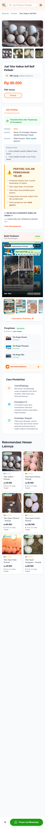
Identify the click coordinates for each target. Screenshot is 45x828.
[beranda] (4, 5)
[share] (5, 822)
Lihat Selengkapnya (12, 226)
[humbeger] (40, 5)
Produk (14, 13)
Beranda (5, 13)
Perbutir (13, 95)
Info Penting (12, 110)
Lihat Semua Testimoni (21, 318)
